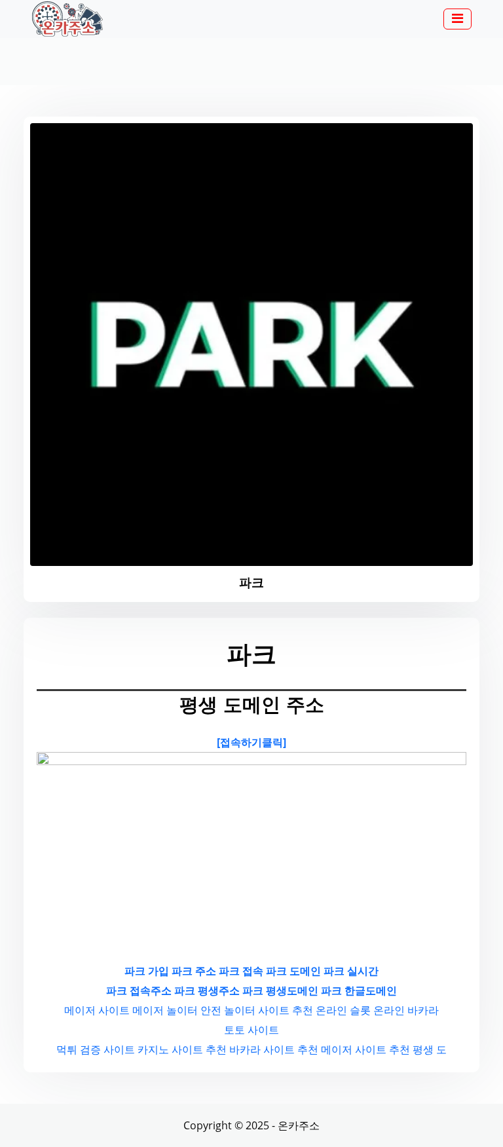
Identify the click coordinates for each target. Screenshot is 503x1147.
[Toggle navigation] (457, 19)
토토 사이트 (251, 1030)
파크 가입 (146, 971)
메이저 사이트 (97, 1010)
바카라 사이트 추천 (273, 1049)
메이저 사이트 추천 (365, 1049)
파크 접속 (241, 971)
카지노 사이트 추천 (182, 1049)
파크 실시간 (351, 971)
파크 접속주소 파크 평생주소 (173, 990)
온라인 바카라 (406, 1010)
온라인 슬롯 (343, 1010)
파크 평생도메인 (280, 990)
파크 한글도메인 (359, 990)
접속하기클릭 (251, 742)
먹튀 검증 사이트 (95, 1049)
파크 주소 (194, 971)
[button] (457, 19)
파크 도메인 (293, 971)
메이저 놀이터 (165, 1010)
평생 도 (430, 1049)
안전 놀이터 (227, 1010)
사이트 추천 (285, 1010)
